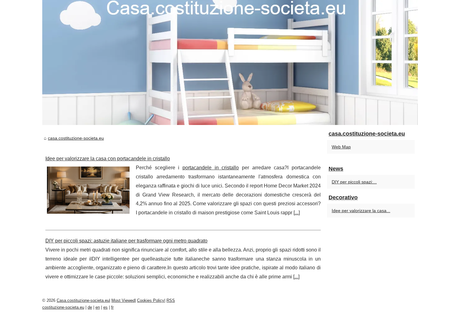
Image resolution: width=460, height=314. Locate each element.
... (297, 212)
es (105, 307)
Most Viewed (123, 300)
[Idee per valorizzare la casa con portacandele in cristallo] (88, 189)
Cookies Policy (150, 300)
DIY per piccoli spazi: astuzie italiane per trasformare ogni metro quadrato (126, 240)
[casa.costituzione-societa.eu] (230, 62)
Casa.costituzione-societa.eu (83, 300)
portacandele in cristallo (210, 167)
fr (112, 307)
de (90, 307)
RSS (170, 300)
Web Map (341, 146)
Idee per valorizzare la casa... (361, 210)
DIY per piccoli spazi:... (354, 181)
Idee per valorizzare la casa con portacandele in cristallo (107, 158)
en (97, 307)
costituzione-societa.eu (63, 307)
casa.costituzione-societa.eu (76, 138)
